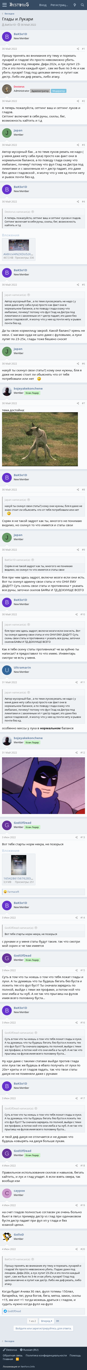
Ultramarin (22, 667)
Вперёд (46, 1321)
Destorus (11, 1350)
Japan (18, 130)
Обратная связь (13, 1355)
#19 (83, 1205)
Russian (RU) (30, 1350)
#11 (83, 682)
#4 (83, 201)
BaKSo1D (10, 24)
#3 (83, 145)
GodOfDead (22, 823)
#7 (83, 403)
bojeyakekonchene (28, 388)
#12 (83, 752)
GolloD (19, 1234)
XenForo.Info (28, 1366)
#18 (83, 1165)
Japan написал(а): (15, 295)
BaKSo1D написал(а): (17, 560)
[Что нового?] (75, 5)
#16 (83, 1022)
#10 (83, 614)
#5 (83, 284)
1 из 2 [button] (32, 1321)
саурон (19, 1191)
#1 (83, 48)
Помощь (75, 1355)
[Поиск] (82, 5)
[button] (4, 5)
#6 (83, 363)
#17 (83, 1098)
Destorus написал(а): (17, 212)
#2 (83, 101)
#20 (83, 1249)
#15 (83, 970)
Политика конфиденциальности (46, 1355)
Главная (8, 1359)
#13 (83, 837)
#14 (83, 917)
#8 (83, 489)
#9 (83, 549)
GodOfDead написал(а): (19, 928)
